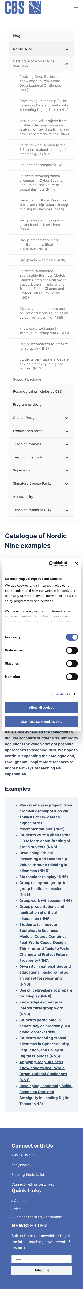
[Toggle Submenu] (66, 49)
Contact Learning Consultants (37, 1217)
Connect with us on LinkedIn (34, 1184)
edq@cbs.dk (21, 1165)
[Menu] (76, 7)
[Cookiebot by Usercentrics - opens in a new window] (50, 564)
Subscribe (41, 1270)
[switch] (72, 650)
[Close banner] (76, 563)
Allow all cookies (41, 707)
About (18, 1209)
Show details (60, 694)
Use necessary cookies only (41, 721)
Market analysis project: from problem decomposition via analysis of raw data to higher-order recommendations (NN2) (45, 817)
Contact (20, 1200)
